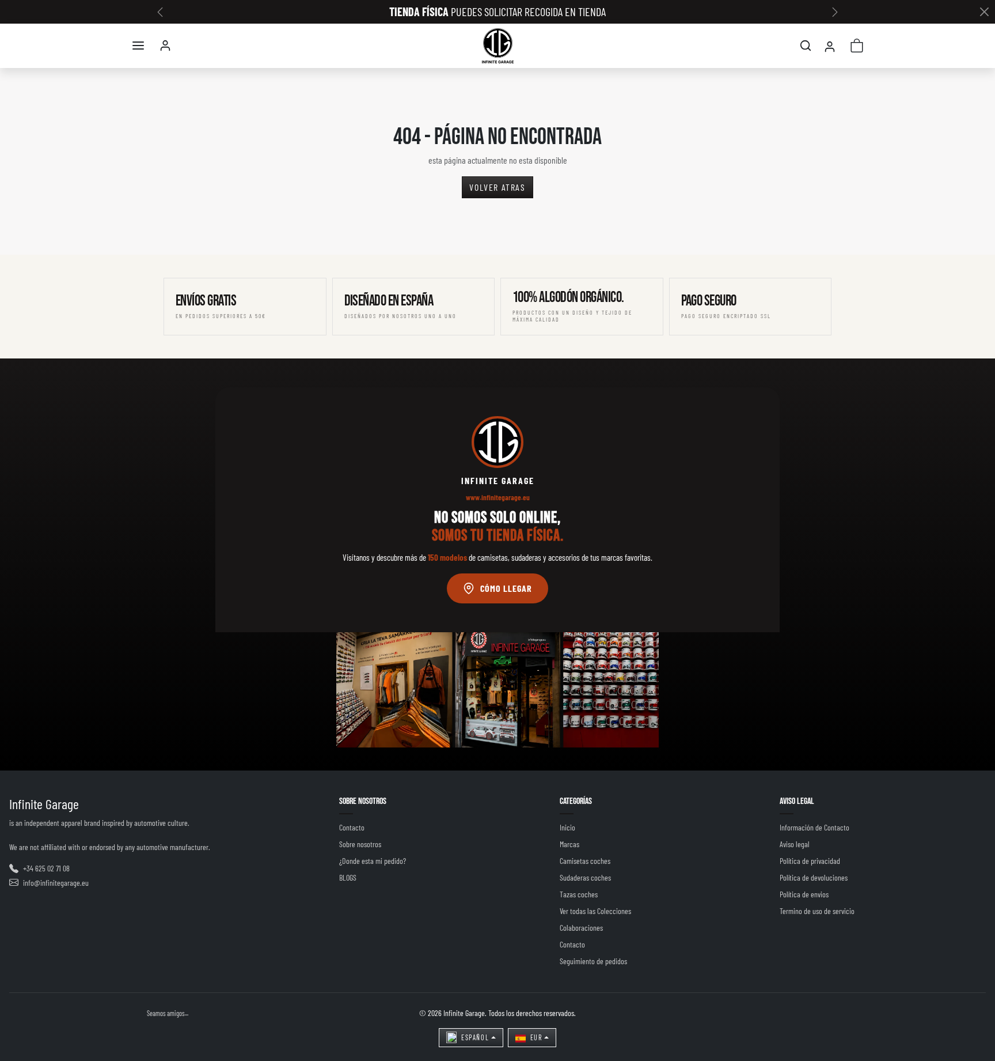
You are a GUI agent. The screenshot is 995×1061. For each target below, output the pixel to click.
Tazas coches (579, 894)
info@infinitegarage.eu (56, 883)
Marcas (569, 844)
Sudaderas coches (585, 877)
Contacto (351, 827)
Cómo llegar (506, 588)
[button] (138, 45)
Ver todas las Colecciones (595, 911)
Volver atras (497, 187)
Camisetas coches (585, 861)
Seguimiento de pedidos (593, 961)
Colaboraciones (581, 927)
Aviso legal (795, 844)
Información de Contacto (814, 827)
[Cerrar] (984, 12)
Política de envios (804, 894)
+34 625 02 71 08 (46, 868)
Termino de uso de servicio (817, 911)
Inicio (567, 827)
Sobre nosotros (360, 844)
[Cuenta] (165, 45)
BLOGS (347, 877)
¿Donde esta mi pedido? (372, 861)
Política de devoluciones (814, 877)
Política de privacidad (810, 861)
